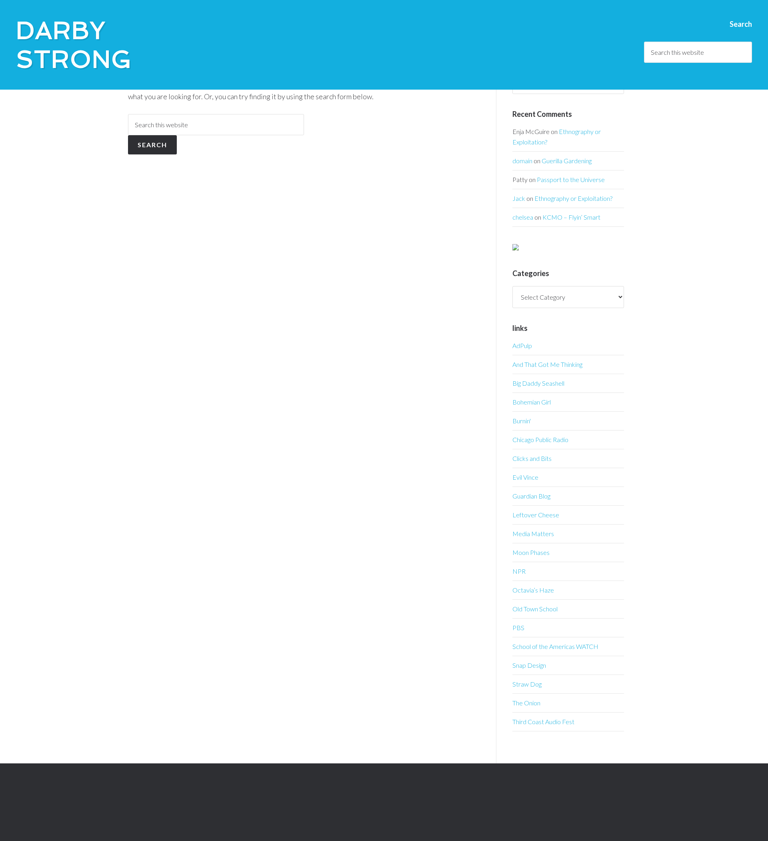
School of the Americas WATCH (555, 646)
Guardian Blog (531, 496)
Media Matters (533, 533)
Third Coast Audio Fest (543, 721)
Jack (518, 198)
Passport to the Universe (571, 179)
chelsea (522, 217)
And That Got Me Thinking (547, 364)
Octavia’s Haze (533, 590)
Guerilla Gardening (567, 160)
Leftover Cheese (535, 515)
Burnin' (521, 421)
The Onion (526, 703)
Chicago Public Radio (540, 439)
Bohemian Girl (531, 402)
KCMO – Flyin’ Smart (571, 217)
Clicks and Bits (532, 458)
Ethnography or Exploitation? (573, 198)
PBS (518, 627)
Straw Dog (527, 684)
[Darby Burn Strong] (515, 248)
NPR (519, 571)
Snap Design (529, 665)
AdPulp (522, 345)
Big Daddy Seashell (538, 383)
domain (522, 160)
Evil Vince (525, 477)
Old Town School (535, 609)
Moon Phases (531, 552)
